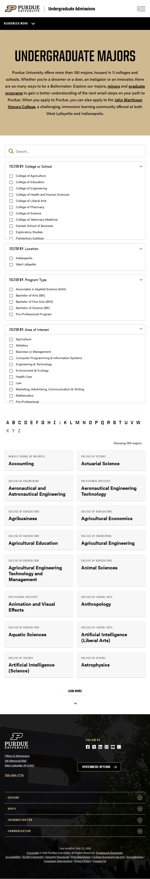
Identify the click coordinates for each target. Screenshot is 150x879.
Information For (20, 820)
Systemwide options (96, 767)
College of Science (28, 213)
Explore (13, 797)
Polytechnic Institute (30, 238)
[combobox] (75, 151)
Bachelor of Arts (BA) (30, 295)
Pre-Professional (27, 401)
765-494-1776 (14, 775)
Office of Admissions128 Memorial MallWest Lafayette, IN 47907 (19, 760)
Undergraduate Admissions (71, 8)
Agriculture (23, 339)
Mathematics (25, 395)
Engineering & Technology (34, 364)
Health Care (24, 376)
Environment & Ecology (32, 370)
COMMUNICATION (19, 831)
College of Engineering (31, 188)
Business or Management (33, 351)
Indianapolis (24, 258)
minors (114, 86)
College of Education (30, 182)
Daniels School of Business (34, 225)
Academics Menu (16, 23)
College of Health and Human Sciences (42, 194)
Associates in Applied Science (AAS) (41, 289)
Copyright (33, 853)
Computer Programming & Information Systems (49, 358)
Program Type (28, 279)
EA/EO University (33, 857)
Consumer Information (58, 861)
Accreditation (135, 857)
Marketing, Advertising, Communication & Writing (50, 389)
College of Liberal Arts (31, 200)
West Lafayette (26, 264)
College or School (31, 166)
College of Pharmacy (30, 207)
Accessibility (13, 857)
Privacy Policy (82, 861)
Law (18, 383)
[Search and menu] (140, 8)
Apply (12, 809)
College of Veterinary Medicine (37, 219)
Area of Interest (29, 329)
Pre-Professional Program (34, 314)
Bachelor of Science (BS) (33, 308)
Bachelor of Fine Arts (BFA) (34, 301)
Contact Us (99, 861)
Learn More (39, 460)
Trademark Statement (109, 853)
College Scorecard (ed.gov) (108, 857)
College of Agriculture (31, 175)
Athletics (22, 345)
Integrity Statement (57, 857)
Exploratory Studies (29, 232)
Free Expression (80, 857)
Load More (75, 691)
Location (24, 248)
